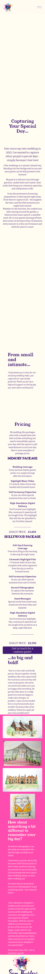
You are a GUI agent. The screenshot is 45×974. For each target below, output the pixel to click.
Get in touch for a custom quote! (22, 650)
